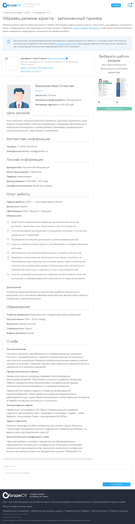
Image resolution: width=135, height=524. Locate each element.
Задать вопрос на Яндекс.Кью (37, 68)
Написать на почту (30, 71)
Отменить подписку (118, 511)
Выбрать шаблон (114, 108)
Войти (116, 5)
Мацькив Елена (56, 58)
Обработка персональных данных (47, 511)
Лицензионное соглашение (16, 511)
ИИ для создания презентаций (17, 506)
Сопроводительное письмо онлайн (108, 502)
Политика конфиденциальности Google (54, 520)
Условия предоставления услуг (80, 520)
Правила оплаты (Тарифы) (77, 511)
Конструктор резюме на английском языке (29, 502)
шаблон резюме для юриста (86, 28)
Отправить (116, 484)
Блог (5, 502)
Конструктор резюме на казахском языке (70, 502)
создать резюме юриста (67, 44)
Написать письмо (99, 511)
